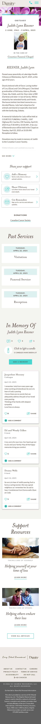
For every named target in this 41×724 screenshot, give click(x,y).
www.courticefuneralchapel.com (23, 150)
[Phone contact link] (30, 5)
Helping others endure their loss (20, 613)
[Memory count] (8, 341)
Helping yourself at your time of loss (20, 566)
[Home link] (8, 3)
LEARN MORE (20, 577)
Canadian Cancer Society (20, 220)
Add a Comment (14, 420)
